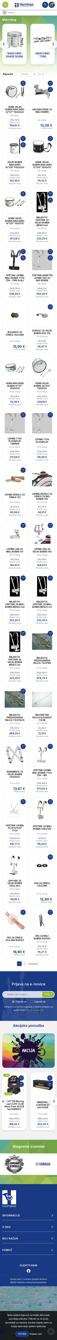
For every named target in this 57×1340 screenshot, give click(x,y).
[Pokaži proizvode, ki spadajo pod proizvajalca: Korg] (43, 1164)
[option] (14, 1101)
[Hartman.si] (9, 1198)
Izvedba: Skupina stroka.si (35, 1279)
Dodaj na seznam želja (50, 83)
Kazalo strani (16, 1279)
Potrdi (22, 1334)
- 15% (6, 1075)
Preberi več (36, 1334)
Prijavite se (21, 1001)
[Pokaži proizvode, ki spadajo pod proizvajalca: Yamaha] (14, 1164)
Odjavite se (39, 1001)
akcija (8, 1094)
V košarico (23, 83)
